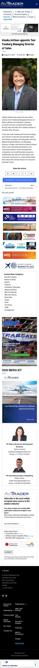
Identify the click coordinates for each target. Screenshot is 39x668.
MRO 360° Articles (23, 12)
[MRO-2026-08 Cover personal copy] (19, 341)
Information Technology (12, 287)
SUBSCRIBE (7, 19)
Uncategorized (9, 310)
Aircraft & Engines (20, 14)
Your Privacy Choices (20, 662)
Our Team (7, 626)
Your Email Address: (11, 524)
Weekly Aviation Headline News (19, 536)
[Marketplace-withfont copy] (19, 265)
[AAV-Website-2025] (19, 28)
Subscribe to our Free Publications (19, 180)
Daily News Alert (14, 533)
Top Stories (7, 14)
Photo (6, 302)
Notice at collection (10, 666)
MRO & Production (19, 17)
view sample (20, 533)
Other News (8, 297)
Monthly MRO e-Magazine (17, 538)
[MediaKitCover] (19, 398)
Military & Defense (10, 290)
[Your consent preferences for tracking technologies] (35, 664)
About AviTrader (7, 620)
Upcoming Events (7, 605)
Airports (7, 282)
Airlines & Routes (10, 280)
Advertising (8, 610)
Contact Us (8, 631)
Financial (6, 17)
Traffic (6, 307)
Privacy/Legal (9, 615)
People (31, 17)
